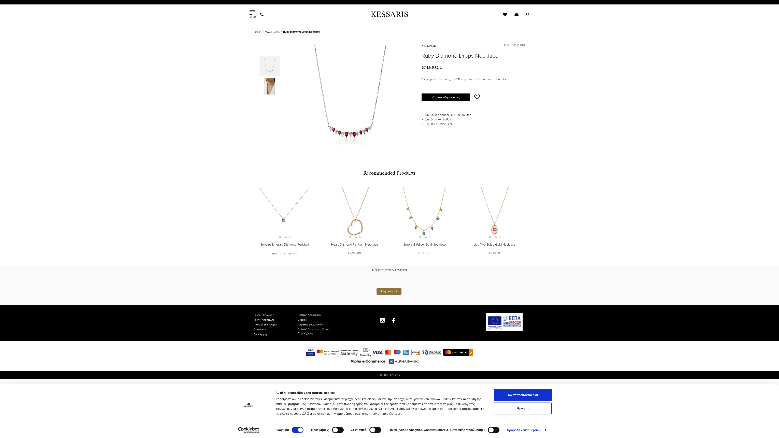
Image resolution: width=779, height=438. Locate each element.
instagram (382, 320)
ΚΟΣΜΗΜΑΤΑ (272, 31)
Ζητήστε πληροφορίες (446, 97)
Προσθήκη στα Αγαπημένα (476, 96)
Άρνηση (522, 408)
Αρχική (257, 31)
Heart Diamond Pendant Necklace (354, 245)
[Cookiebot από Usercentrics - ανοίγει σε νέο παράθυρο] (248, 430)
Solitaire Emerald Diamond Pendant (284, 245)
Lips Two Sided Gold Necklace (494, 245)
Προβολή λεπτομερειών (524, 430)
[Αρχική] (389, 14)
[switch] (338, 430)
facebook (393, 320)
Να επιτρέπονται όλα (523, 395)
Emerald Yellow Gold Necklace (424, 245)
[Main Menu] (252, 13)
